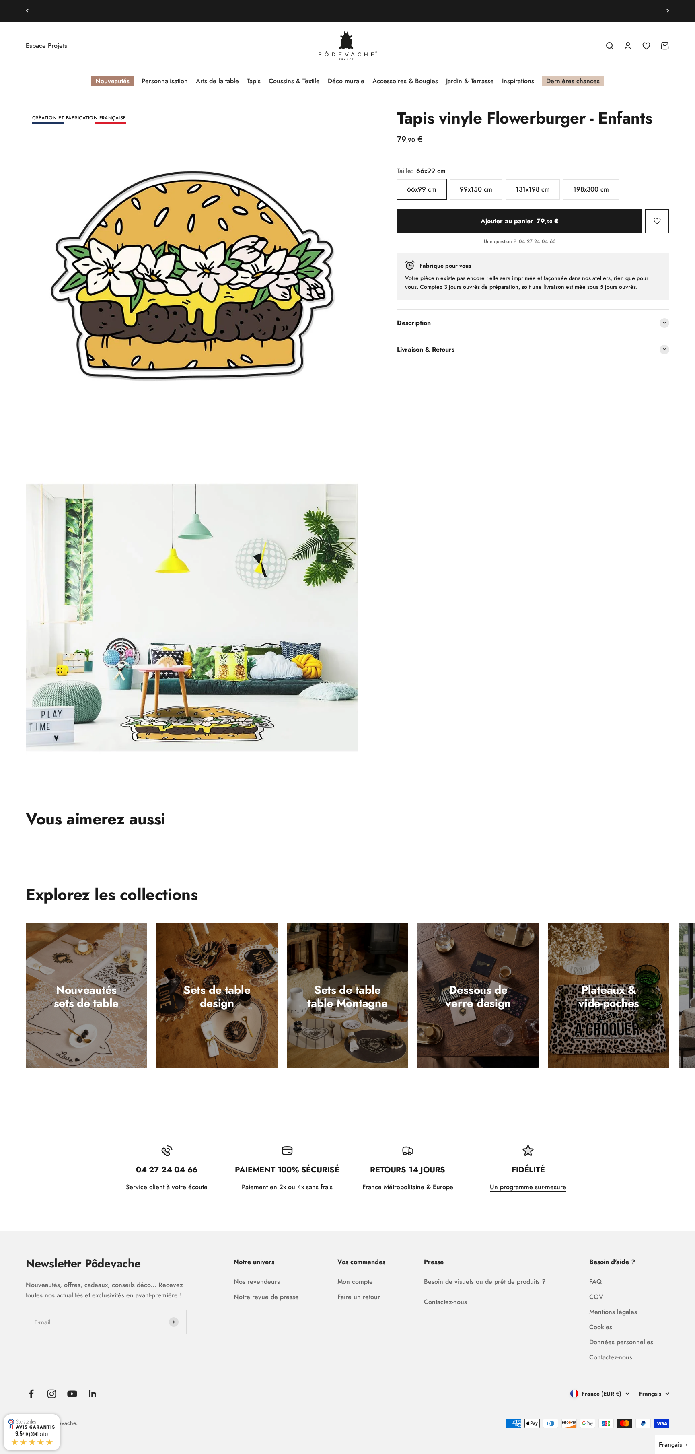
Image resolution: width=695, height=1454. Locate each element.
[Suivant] (667, 11)
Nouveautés (112, 81)
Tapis (254, 81)
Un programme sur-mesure (528, 1187)
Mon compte (355, 1281)
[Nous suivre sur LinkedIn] (92, 1393)
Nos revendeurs (257, 1281)
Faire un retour (358, 1297)
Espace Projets (46, 45)
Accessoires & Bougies (405, 81)
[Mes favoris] (657, 221)
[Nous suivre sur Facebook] (31, 1393)
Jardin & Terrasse (470, 81)
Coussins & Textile (294, 81)
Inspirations (518, 81)
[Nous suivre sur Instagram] (51, 1393)
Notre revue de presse (266, 1297)
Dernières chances (573, 81)
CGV (596, 1297)
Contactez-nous (445, 1301)
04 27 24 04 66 (537, 242)
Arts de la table (217, 81)
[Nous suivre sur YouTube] (72, 1393)
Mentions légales (613, 1311)
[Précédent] (27, 11)
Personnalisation (165, 81)
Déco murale (346, 81)
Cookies (600, 1327)
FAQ (595, 1281)
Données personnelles (621, 1342)
